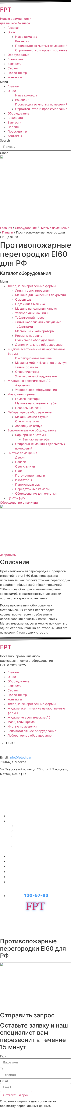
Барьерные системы (30, 435)
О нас (12, 32)
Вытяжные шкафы (36, 439)
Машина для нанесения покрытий (40, 295)
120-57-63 (20, 749)
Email (4, 1081)
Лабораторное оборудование (29, 412)
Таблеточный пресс (29, 317)
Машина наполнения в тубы (36, 403)
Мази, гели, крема (21, 394)
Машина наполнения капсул (36, 308)
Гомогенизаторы (27, 399)
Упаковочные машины (31, 313)
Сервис (13, 68)
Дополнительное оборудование (38, 344)
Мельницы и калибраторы (34, 331)
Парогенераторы (28, 484)
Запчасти (15, 64)
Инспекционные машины (33, 358)
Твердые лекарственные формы (32, 286)
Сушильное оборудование (35, 340)
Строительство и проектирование (41, 50)
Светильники (25, 466)
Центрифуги (17, 498)
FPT (5, 9)
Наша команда (26, 37)
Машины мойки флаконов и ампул (40, 363)
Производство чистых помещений (41, 46)
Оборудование (18, 55)
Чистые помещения (54, 228)
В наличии (15, 59)
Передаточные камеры (32, 489)
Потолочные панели (30, 475)
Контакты (15, 77)
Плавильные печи (28, 408)
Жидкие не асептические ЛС (29, 381)
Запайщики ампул (28, 426)
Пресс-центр (17, 73)
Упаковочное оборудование (36, 376)
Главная (14, 28)
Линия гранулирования (32, 290)
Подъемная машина (30, 304)
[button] (19, 502)
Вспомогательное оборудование (32, 430)
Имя (3, 1056)
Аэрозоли (22, 385)
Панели (7, 232)
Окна (19, 471)
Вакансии (22, 41)
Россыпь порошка (28, 335)
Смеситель (23, 299)
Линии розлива (26, 367)
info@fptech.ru (20, 757)
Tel (2, 1068)
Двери (20, 457)
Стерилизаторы (27, 372)
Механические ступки (31, 417)
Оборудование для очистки (36, 493)
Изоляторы (23, 480)
